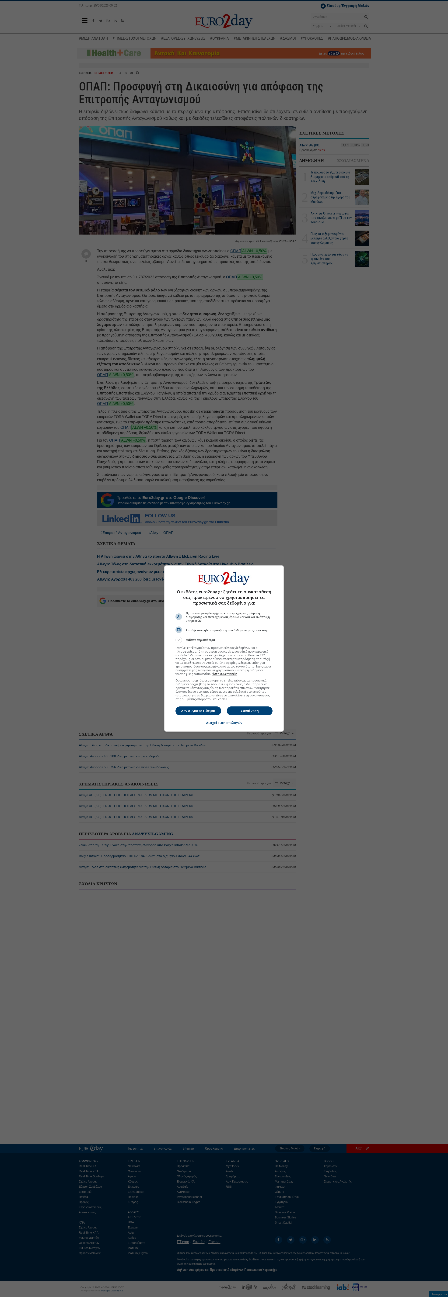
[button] (224, 640)
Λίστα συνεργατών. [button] (224, 674)
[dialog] (224, 648)
